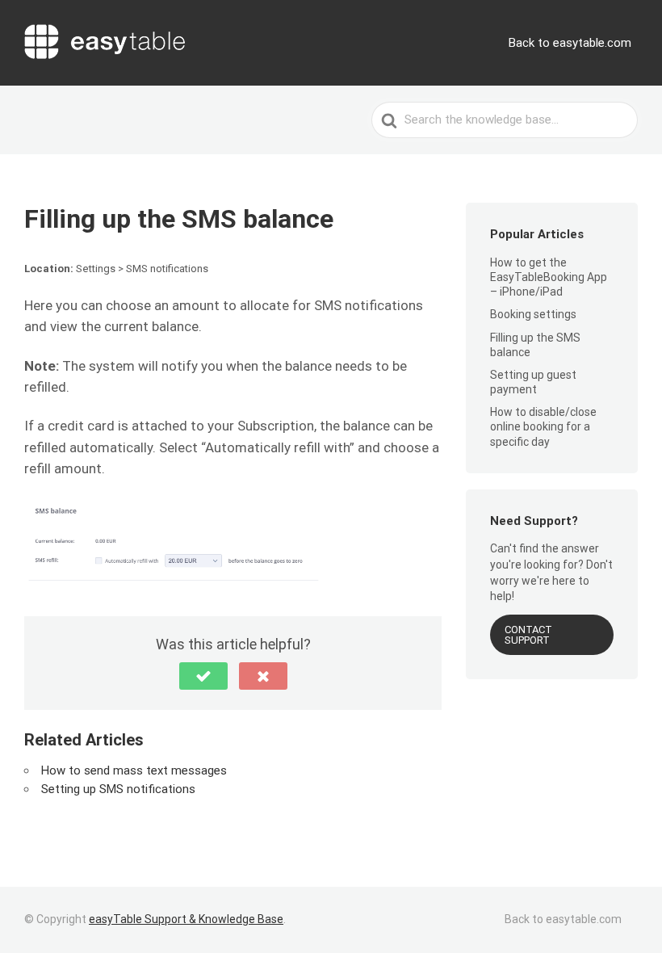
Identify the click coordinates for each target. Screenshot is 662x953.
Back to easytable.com (570, 43)
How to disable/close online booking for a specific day (543, 426)
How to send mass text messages (134, 770)
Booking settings (533, 314)
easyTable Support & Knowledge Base (186, 919)
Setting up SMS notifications (118, 789)
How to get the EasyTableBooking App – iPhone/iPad (548, 277)
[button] (203, 676)
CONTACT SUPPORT (528, 634)
